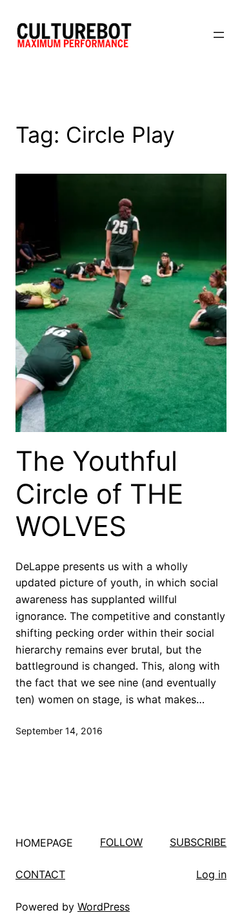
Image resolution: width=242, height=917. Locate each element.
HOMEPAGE (44, 842)
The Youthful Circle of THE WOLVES (99, 493)
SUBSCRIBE (198, 842)
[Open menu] (219, 35)
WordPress (103, 906)
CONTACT (40, 874)
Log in (211, 874)
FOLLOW (121, 842)
